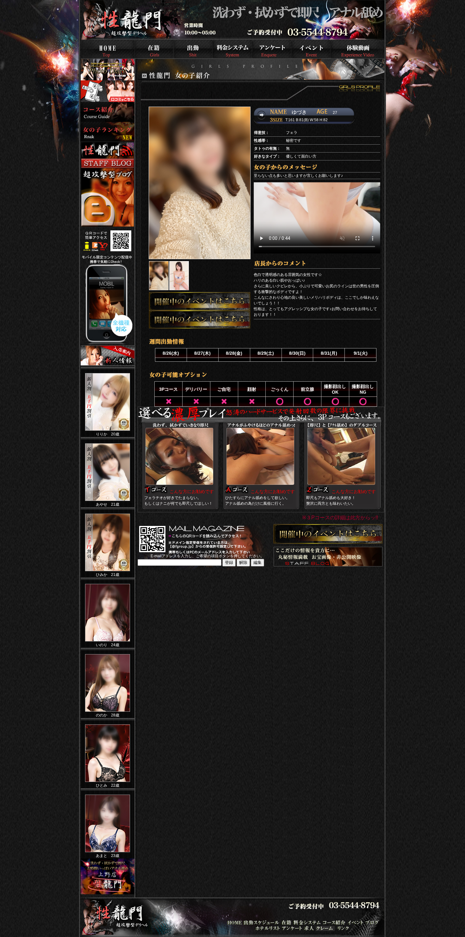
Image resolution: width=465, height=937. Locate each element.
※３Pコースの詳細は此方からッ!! (340, 517)
